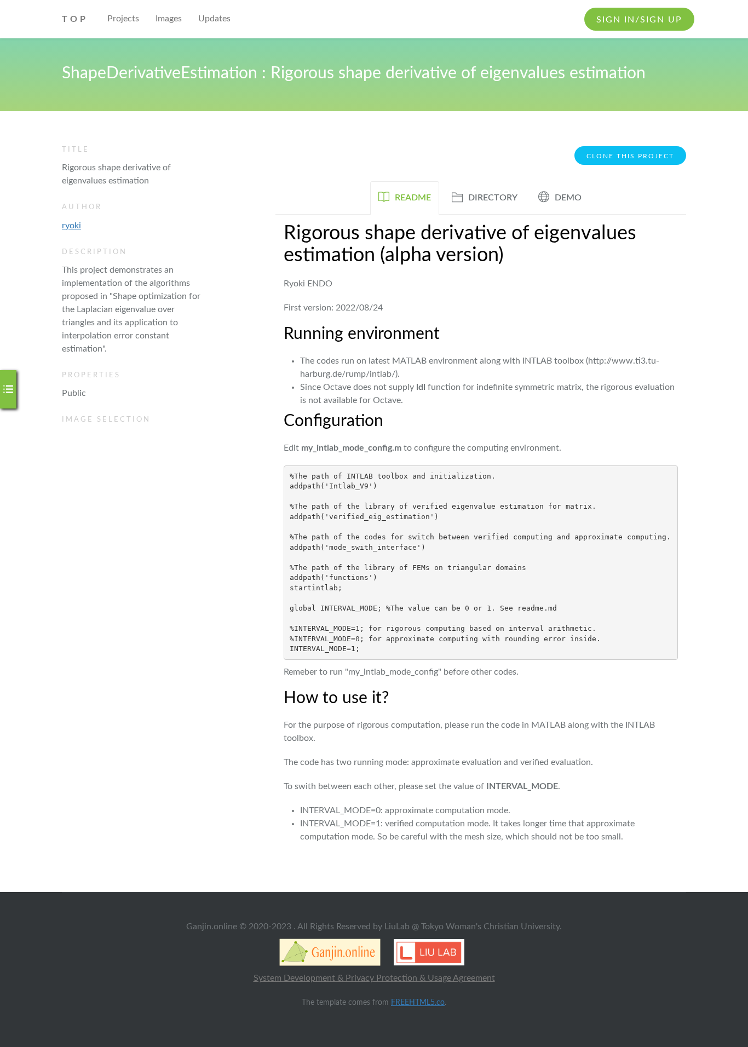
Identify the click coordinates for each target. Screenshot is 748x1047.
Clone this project (630, 156)
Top (75, 19)
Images (169, 18)
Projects (123, 18)
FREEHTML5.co (418, 1002)
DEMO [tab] (568, 197)
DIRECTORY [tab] (492, 197)
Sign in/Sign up (639, 19)
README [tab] (413, 197)
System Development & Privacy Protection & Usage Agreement (374, 978)
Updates (214, 18)
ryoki (71, 225)
